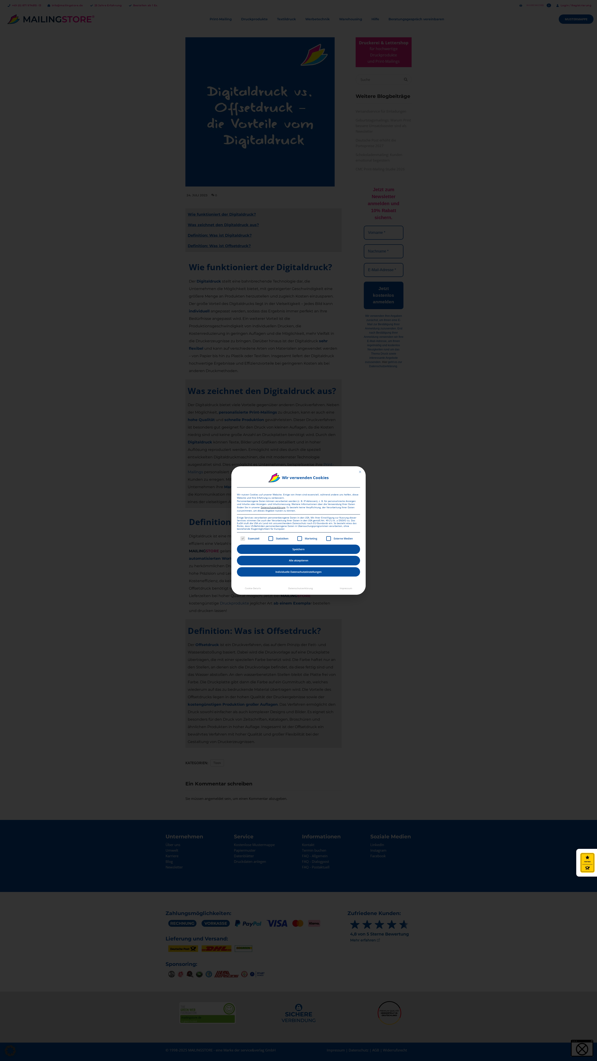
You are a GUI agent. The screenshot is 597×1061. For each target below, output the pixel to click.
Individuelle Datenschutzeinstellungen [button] (298, 572)
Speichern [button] (298, 549)
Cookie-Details (253, 588)
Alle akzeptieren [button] (298, 560)
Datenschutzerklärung (273, 507)
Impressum (346, 588)
